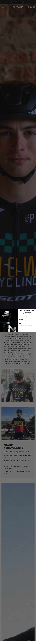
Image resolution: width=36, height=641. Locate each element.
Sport (20, 323)
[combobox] (27, 325)
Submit (27, 328)
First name (21, 319)
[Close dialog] (35, 310)
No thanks (27, 331)
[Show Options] (34, 325)
